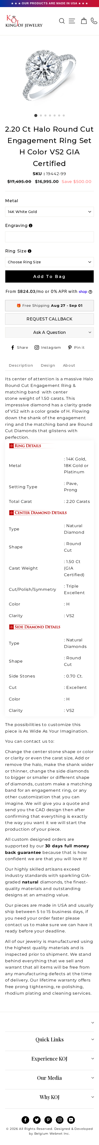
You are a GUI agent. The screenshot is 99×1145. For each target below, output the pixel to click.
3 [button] (45, 115)
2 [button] (41, 115)
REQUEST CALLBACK (49, 319)
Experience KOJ (49, 1058)
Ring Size (16, 251)
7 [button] (64, 115)
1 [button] (35, 115)
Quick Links (50, 1039)
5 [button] (55, 115)
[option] (49, 76)
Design (48, 365)
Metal (11, 200)
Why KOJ (50, 1096)
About (69, 365)
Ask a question (49, 332)
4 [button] (50, 115)
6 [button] (59, 115)
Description (21, 365)
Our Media (49, 1077)
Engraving (16, 225)
